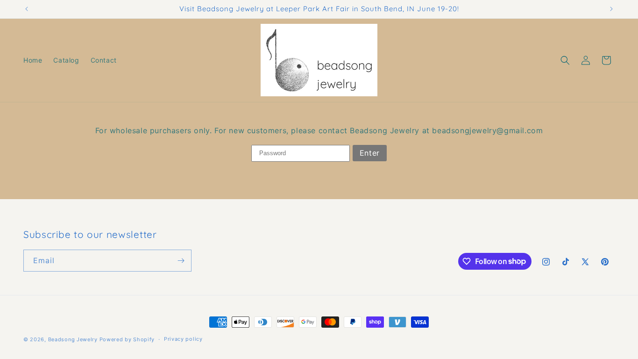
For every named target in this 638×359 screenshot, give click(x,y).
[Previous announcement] (26, 9)
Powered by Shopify (127, 339)
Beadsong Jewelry (73, 339)
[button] (565, 60)
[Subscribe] (180, 261)
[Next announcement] (611, 9)
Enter (370, 153)
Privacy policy (183, 339)
